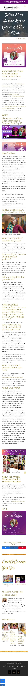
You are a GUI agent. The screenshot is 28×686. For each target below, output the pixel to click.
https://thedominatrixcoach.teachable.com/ (12, 377)
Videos (13, 663)
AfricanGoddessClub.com (18, 96)
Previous (19, 38)
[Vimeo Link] (5, 140)
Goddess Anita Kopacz (13, 94)
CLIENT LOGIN (18, 663)
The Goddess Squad (7, 79)
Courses (9, 663)
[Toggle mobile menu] (25, 6)
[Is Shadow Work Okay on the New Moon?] (22, 623)
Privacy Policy (19, 665)
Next (24, 38)
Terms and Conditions (10, 665)
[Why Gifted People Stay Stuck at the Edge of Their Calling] (14, 623)
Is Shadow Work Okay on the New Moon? (22, 639)
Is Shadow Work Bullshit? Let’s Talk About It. (5, 636)
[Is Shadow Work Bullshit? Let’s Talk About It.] (6, 623)
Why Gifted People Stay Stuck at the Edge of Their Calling (14, 637)
